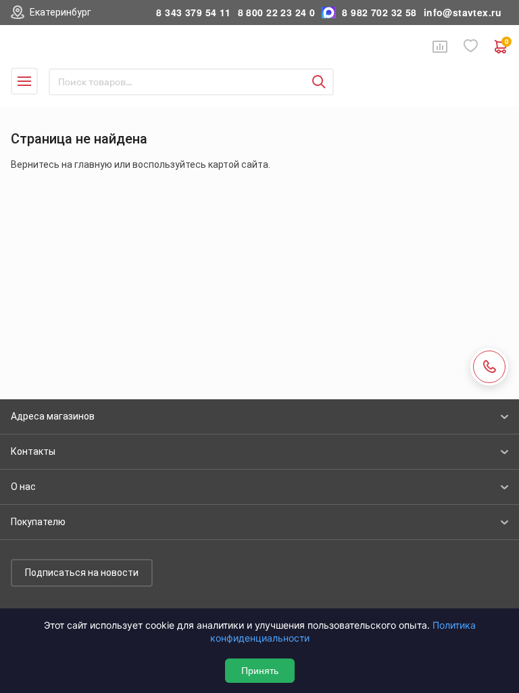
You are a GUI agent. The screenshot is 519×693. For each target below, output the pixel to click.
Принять (259, 670)
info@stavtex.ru (462, 12)
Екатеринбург (60, 12)
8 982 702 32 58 (379, 12)
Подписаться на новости (82, 572)
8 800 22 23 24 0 (277, 12)
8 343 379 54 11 (193, 12)
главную (93, 164)
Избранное (471, 46)
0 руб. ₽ (506, 43)
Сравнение (439, 47)
